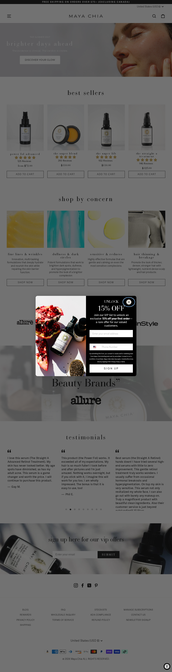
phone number (99, 340)
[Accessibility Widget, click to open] (167, 666)
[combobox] (95, 347)
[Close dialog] (129, 302)
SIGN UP (111, 368)
